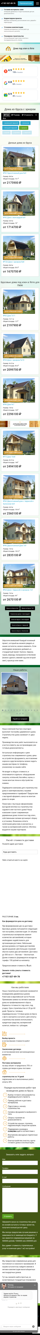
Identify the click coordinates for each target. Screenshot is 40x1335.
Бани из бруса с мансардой (20, 619)
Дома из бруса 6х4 (12, 608)
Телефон (5, 1168)
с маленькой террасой (11, 123)
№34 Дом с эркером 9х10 (13, 360)
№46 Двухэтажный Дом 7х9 (14, 545)
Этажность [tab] (28, 115)
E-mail (4, 1177)
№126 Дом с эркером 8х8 (13, 262)
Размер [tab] (16, 115)
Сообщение (6, 1186)
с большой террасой (10, 128)
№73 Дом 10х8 (9, 457)
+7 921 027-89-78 (8, 3)
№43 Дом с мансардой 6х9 (14, 217)
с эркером (24, 128)
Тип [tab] (7, 115)
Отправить (8, 1216)
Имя (3, 1159)
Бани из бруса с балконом (20, 631)
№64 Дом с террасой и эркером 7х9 (18, 590)
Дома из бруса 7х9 (28, 608)
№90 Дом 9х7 (8, 404)
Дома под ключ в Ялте (23, 48)
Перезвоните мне (26, 3)
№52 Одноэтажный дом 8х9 (14, 173)
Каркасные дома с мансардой (20, 614)
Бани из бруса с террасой (20, 625)
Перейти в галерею (20, 719)
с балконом (25, 123)
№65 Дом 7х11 (9, 316)
